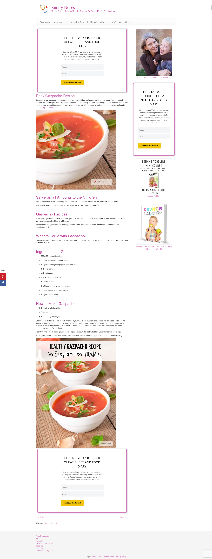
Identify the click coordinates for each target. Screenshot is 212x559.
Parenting (40, 541)
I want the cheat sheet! (72, 82)
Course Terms (108, 556)
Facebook (47, 523)
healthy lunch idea (47, 107)
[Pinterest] (3, 276)
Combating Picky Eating (45, 550)
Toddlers (39, 546)
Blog (127, 22)
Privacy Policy (121, 556)
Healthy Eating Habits (95, 22)
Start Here (58, 22)
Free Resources (42, 536)
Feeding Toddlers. (154, 196)
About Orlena (45, 22)
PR (37, 538)
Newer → (122, 517)
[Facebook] (3, 283)
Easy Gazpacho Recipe (55, 95)
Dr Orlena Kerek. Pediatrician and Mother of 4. (154, 77)
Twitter (55, 523)
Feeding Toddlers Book (75, 22)
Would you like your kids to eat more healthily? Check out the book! (154, 247)
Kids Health (40, 548)
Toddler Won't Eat (114, 22)
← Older (41, 517)
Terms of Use (96, 556)
